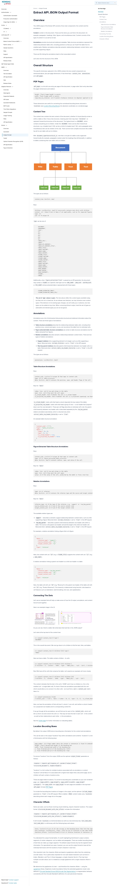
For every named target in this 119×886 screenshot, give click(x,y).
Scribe (3, 25)
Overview (4, 9)
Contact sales (13, 883)
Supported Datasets (8, 96)
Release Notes (7, 61)
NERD (3, 67)
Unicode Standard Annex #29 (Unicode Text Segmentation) (58, 871)
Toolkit (5, 138)
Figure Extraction (8, 148)
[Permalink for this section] (46, 20)
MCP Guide (6, 106)
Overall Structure (103, 14)
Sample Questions (8, 48)
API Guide (6, 99)
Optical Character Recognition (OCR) (13, 141)
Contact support (14, 880)
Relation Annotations (106, 31)
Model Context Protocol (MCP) (11, 41)
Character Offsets (104, 39)
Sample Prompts (7, 112)
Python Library (7, 44)
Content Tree (103, 19)
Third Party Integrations (9, 109)
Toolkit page (42, 721)
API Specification (7, 57)
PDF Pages (102, 17)
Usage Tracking (7, 115)
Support (5, 54)
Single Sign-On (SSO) (9, 22)
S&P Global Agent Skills (7, 64)
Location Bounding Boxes (106, 36)
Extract (3, 125)
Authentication (5, 12)
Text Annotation (7, 73)
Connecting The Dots (105, 34)
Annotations (102, 22)
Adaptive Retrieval (6, 86)
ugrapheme (36, 869)
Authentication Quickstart (10, 15)
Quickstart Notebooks (9, 103)
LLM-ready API (5, 35)
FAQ (4, 80)
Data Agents (6, 93)
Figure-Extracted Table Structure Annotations (107, 28)
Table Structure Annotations (108, 24)
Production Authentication (10, 19)
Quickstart (6, 132)
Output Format (7, 135)
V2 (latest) (6, 28)
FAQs (4, 51)
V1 (4, 32)
